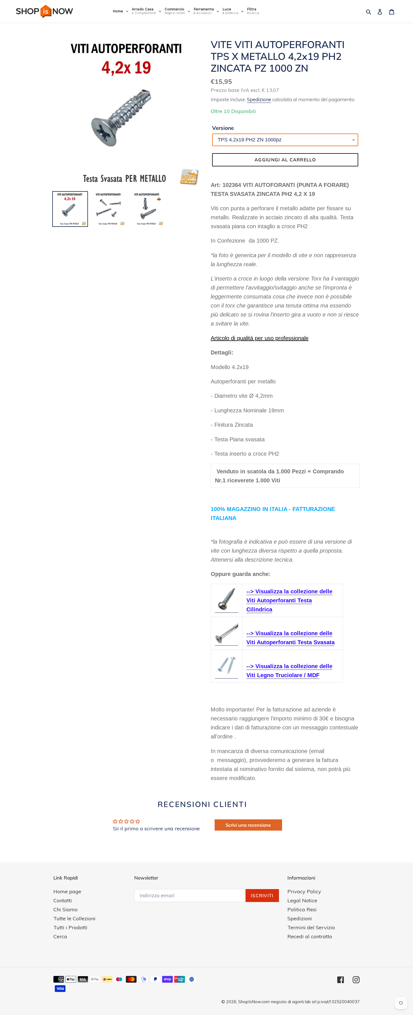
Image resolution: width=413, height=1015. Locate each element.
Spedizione (259, 99)
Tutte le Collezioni (74, 918)
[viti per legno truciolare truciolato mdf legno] (226, 675)
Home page (67, 891)
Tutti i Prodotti (70, 927)
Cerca (60, 936)
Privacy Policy (304, 891)
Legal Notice (302, 900)
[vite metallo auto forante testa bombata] (226, 609)
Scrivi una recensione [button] (248, 825)
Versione (223, 128)
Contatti (62, 900)
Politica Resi (302, 909)
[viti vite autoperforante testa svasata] (226, 642)
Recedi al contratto (309, 936)
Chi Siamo (65, 909)
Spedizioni (299, 918)
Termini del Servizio (311, 927)
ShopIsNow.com (254, 1001)
